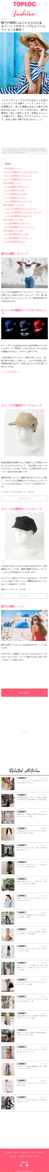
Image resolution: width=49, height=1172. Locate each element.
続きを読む (24, 692)
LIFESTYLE (25, 1152)
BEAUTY (17, 1152)
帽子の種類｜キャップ (13, 168)
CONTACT (22, 1156)
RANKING (13, 1156)
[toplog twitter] (27, 1166)
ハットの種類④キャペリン (15, 198)
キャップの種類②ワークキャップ (18, 176)
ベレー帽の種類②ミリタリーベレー (19, 227)
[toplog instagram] (21, 1166)
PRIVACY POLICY (33, 1156)
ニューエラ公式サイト (10, 372)
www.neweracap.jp (6, 340)
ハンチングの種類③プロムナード (18, 216)
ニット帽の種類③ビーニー (15, 242)
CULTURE (39, 1152)
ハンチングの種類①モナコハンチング (20, 209)
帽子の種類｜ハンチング (14, 205)
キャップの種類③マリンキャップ (18, 179)
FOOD (33, 1152)
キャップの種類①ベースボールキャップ (21, 172)
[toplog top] (24, 4)
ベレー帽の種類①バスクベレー (17, 223)
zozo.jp (3, 458)
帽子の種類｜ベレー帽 (13, 220)
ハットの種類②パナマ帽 (14, 190)
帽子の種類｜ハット (12, 183)
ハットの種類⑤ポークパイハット (18, 201)
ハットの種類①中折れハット (16, 187)
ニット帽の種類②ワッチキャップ (18, 238)
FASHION (9, 1152)
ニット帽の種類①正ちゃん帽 (16, 234)
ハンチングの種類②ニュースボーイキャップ (23, 212)
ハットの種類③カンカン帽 (15, 194)
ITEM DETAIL (24, 498)
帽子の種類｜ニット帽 (13, 231)
